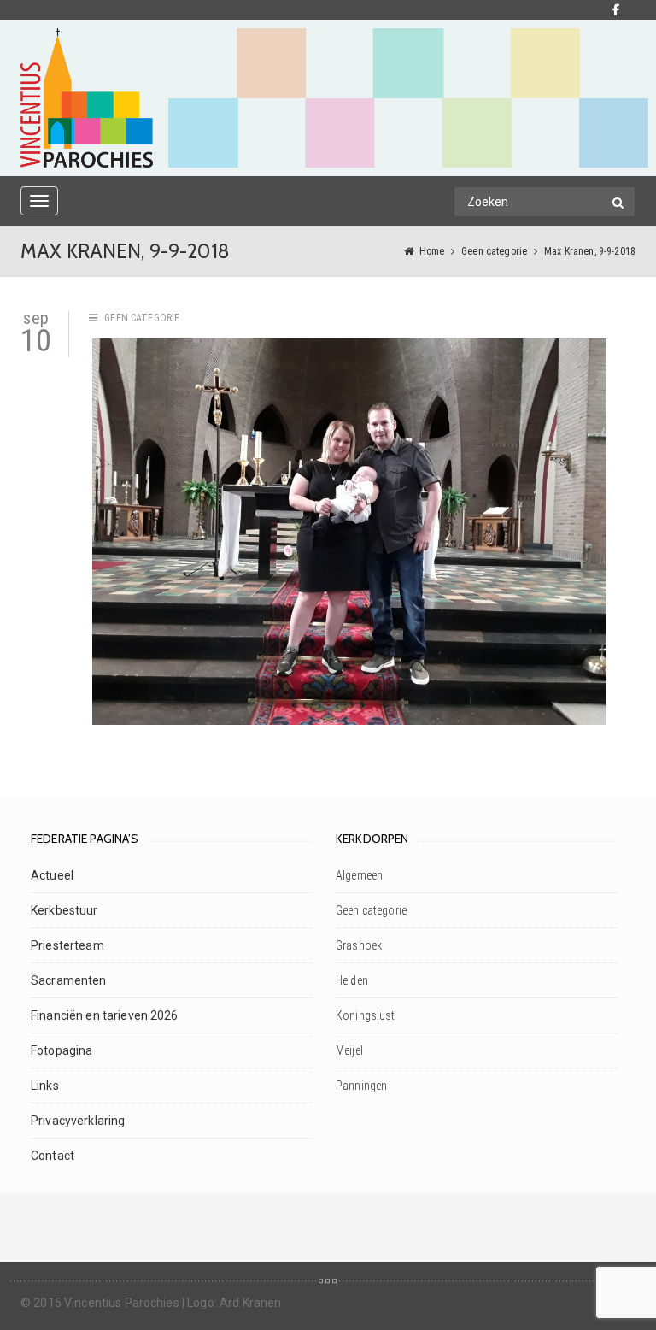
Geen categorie (494, 251)
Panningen (361, 1085)
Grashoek (359, 945)
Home (432, 251)
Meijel (349, 1050)
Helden (352, 980)
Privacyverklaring (78, 1120)
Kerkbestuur (64, 910)
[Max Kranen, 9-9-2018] (349, 531)
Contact (52, 1155)
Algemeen (359, 875)
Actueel (52, 875)
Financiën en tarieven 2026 (105, 1015)
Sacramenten (69, 980)
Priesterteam (67, 945)
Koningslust (365, 1015)
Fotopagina (61, 1050)
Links (45, 1085)
